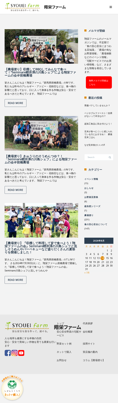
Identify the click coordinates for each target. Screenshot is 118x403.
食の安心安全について (95, 224)
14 (102, 258)
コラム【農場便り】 (94, 360)
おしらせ (89, 188)
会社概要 (88, 331)
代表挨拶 (88, 323)
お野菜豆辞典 (91, 197)
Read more (15, 103)
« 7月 (87, 272)
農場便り (89, 215)
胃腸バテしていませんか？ (97, 105)
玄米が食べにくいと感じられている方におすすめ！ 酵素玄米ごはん (98, 134)
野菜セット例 (64, 343)
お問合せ (62, 360)
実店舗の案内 (90, 352)
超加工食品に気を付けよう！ (98, 123)
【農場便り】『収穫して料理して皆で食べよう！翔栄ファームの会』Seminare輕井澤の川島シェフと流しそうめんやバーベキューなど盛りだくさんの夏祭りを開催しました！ (41, 247)
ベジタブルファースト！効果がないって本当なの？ (98, 114)
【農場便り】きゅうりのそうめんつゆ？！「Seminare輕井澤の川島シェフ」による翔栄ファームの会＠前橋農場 (41, 159)
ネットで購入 (64, 352)
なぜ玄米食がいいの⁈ (94, 144)
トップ (60, 323)
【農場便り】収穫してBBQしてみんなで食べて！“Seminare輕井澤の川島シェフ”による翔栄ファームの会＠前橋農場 (40, 72)
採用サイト (89, 343)
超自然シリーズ (92, 206)
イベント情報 (91, 178)
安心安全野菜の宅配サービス (69, 333)
